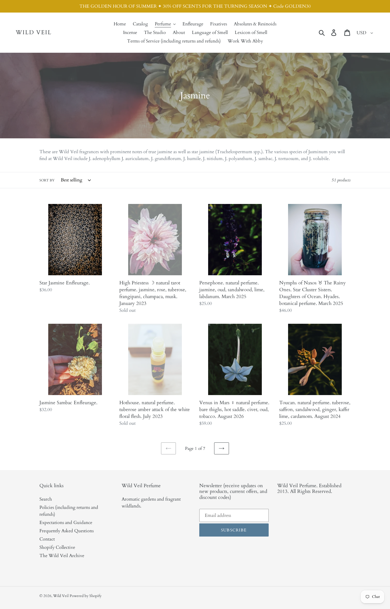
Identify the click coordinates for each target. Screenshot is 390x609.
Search (45, 499)
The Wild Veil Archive (61, 556)
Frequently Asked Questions (66, 531)
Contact (47, 539)
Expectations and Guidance (65, 522)
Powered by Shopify (86, 595)
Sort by (47, 180)
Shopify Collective (57, 547)
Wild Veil (34, 32)
